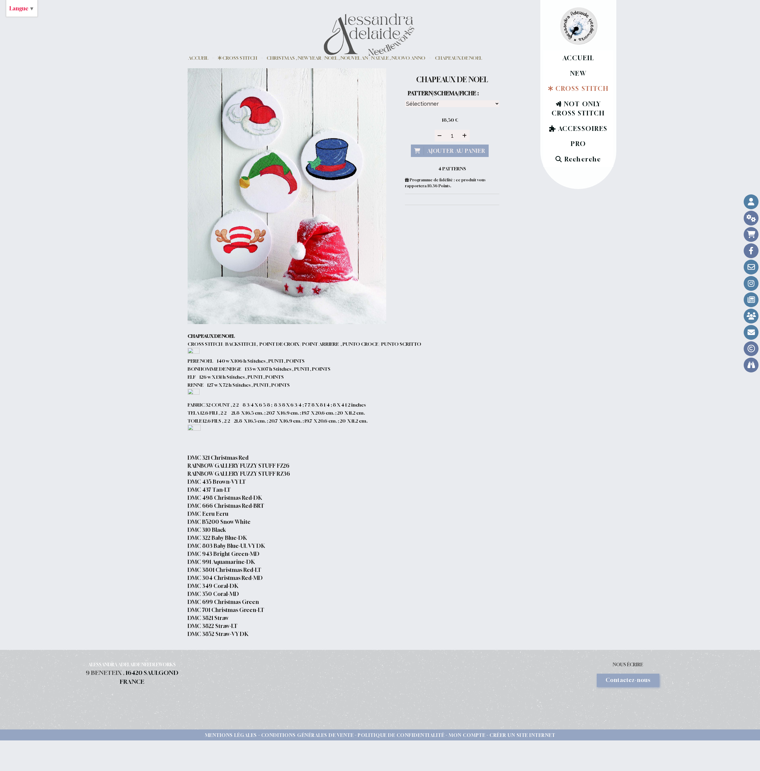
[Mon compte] (751, 201)
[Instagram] (751, 283)
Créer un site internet (522, 735)
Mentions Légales (231, 735)
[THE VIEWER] (751, 365)
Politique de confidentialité (401, 735)
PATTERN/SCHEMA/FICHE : (443, 93)
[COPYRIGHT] (751, 348)
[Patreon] (751, 316)
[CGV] (751, 218)
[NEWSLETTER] (751, 332)
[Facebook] (751, 250)
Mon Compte (467, 735)
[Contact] (751, 267)
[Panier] (751, 234)
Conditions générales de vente (307, 735)
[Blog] (751, 299)
